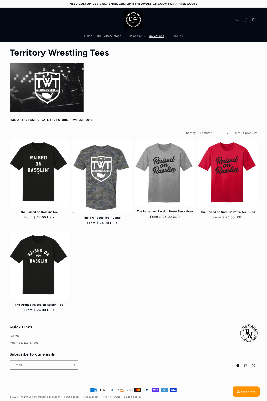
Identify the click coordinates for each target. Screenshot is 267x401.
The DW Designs (28, 397)
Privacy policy (90, 397)
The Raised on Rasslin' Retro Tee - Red (228, 212)
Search (14, 336)
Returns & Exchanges (24, 342)
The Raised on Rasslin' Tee (39, 212)
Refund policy (71, 397)
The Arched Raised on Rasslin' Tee (39, 304)
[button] (110, 36)
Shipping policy (132, 397)
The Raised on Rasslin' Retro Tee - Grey (165, 211)
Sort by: (191, 133)
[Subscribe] (74, 364)
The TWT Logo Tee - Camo (102, 217)
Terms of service (111, 397)
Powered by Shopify (49, 397)
